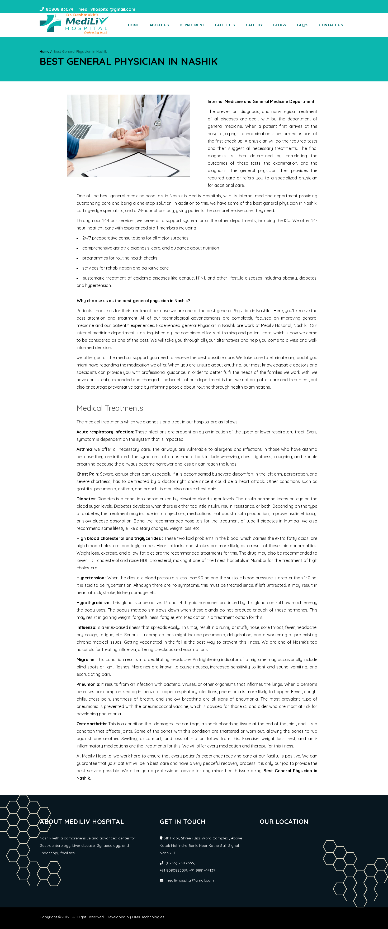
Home (133, 25)
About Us (159, 25)
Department (192, 25)
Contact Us (331, 25)
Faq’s (303, 25)
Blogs (279, 25)
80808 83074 (59, 9)
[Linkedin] (150, 9)
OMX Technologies (148, 917)
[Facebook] (141, 9)
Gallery (254, 25)
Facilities (225, 25)
